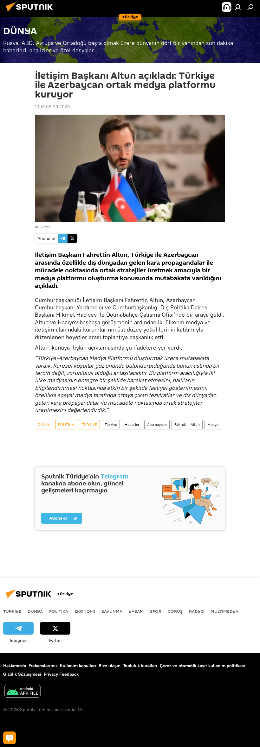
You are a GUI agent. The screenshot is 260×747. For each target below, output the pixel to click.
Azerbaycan (157, 424)
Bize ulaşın (109, 665)
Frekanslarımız (43, 665)
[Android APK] (22, 692)
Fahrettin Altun (187, 424)
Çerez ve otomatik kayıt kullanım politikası (202, 665)
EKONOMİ (85, 611)
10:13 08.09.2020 (52, 107)
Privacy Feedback (61, 674)
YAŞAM (136, 611)
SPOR (155, 611)
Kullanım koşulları (78, 665)
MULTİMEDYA (224, 611)
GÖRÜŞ (175, 611)
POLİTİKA (66, 424)
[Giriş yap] (237, 7)
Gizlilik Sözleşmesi (22, 674)
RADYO (196, 611)
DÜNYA (44, 424)
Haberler (132, 424)
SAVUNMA (111, 611)
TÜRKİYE (89, 424)
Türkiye (111, 424)
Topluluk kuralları (140, 665)
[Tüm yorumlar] (9, 737)
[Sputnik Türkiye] (31, 12)
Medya (212, 424)
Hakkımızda (14, 665)
